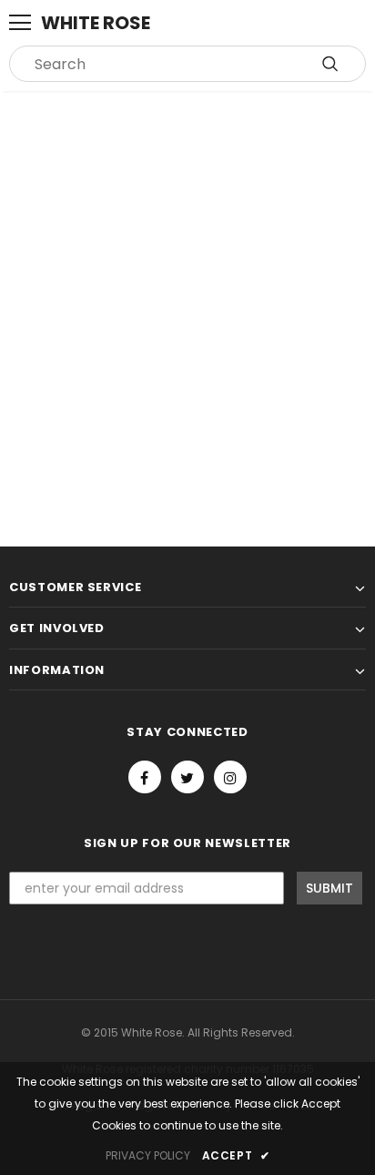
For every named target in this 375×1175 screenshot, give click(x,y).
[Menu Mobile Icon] (20, 23)
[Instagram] (230, 777)
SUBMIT (329, 888)
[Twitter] (187, 777)
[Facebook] (144, 777)
